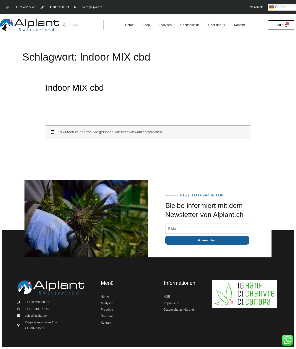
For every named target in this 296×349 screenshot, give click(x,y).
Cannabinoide (190, 25)
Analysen (165, 25)
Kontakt (239, 25)
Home (129, 25)
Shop (146, 25)
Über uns (214, 25)
